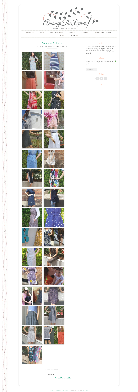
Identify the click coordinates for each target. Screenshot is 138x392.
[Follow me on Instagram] (105, 78)
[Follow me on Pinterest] (101, 78)
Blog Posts (29, 32)
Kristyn (40, 46)
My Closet (74, 35)
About (42, 32)
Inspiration (84, 32)
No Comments (62, 46)
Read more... (91, 69)
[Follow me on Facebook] (97, 78)
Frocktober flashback (52, 43)
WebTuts (85, 390)
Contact (72, 32)
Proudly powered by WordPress (59, 390)
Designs (62, 35)
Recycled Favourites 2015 (64, 378)
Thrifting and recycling (103, 32)
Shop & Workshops (56, 32)
